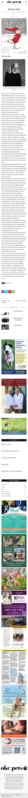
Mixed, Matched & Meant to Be (10, 451)
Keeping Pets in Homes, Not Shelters (11, 471)
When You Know (6, 444)
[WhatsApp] (13, 291)
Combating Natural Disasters (6, 301)
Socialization (5, 464)
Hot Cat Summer (18, 311)
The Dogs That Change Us (8, 457)
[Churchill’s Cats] (5, 327)
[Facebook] (2, 291)
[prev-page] (13, 333)
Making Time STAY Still (21, 300)
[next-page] (15, 333)
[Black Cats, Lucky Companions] (5, 320)
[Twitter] (6, 291)
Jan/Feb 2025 (8, 283)
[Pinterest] (9, 291)
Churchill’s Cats (18, 325)
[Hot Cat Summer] (5, 312)
